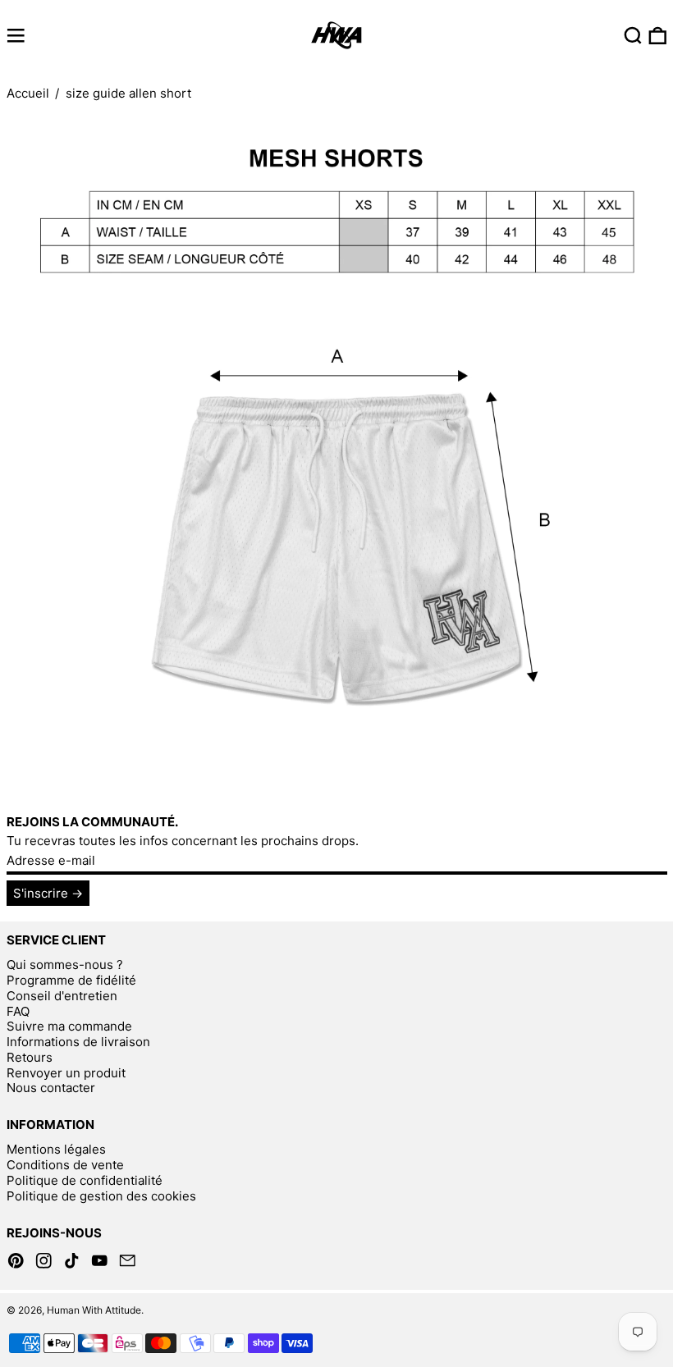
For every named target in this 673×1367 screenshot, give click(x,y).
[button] (633, 36)
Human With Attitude (94, 1310)
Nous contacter (51, 1087)
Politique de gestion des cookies (101, 1196)
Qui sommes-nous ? (65, 964)
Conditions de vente (65, 1165)
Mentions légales (56, 1149)
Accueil (28, 93)
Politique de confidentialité (85, 1180)
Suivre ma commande (69, 1026)
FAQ (18, 1011)
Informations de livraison (78, 1041)
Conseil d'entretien (62, 996)
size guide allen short (128, 93)
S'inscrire (40, 893)
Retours (30, 1057)
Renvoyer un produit (66, 1073)
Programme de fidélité (71, 980)
